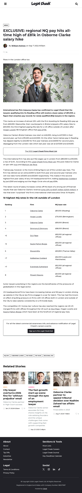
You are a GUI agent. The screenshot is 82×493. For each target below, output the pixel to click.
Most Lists (47, 446)
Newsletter (7, 459)
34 (6, 52)
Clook (45, 489)
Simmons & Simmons (39, 228)
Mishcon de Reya (29, 165)
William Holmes (19, 46)
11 (24, 408)
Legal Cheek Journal (51, 453)
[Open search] (76, 4)
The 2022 (41, 151)
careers (31, 387)
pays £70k (42, 130)
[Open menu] (5, 4)
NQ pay (6, 355)
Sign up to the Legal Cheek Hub (41, 331)
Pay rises (29, 355)
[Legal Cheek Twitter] (44, 469)
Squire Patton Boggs (38, 244)
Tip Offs (6, 453)
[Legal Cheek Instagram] (49, 469)
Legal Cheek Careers (51, 449)
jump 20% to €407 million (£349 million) (58, 190)
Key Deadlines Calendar (52, 456)
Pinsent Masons (36, 275)
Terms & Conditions (11, 469)
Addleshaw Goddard (68, 179)
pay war (38, 355)
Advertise (7, 456)
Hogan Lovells (9, 130)
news (5, 387)
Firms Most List (44, 162)
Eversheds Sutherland (39, 267)
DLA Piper (34, 236)
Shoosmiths (35, 251)
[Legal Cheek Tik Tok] (59, 469)
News (6, 25)
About (5, 446)
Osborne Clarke (30, 110)
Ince (16, 165)
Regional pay (48, 355)
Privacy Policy (8, 473)
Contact (6, 449)
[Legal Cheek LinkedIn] (54, 469)
